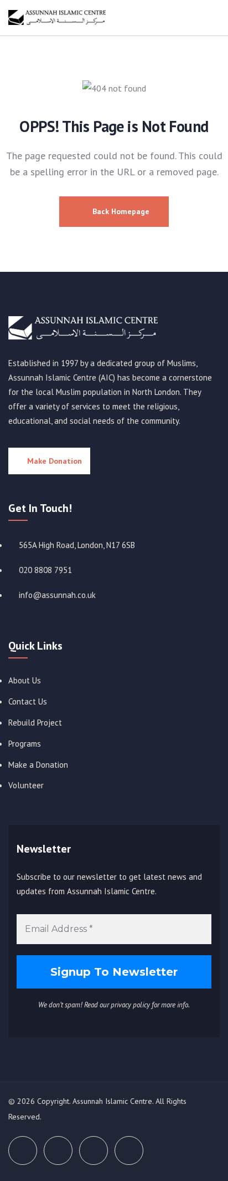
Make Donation (54, 461)
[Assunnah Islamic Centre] (83, 327)
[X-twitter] (22, 1150)
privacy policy (130, 1005)
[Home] (57, 18)
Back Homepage (119, 211)
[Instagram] (129, 1150)
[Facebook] (58, 1150)
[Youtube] (93, 1150)
